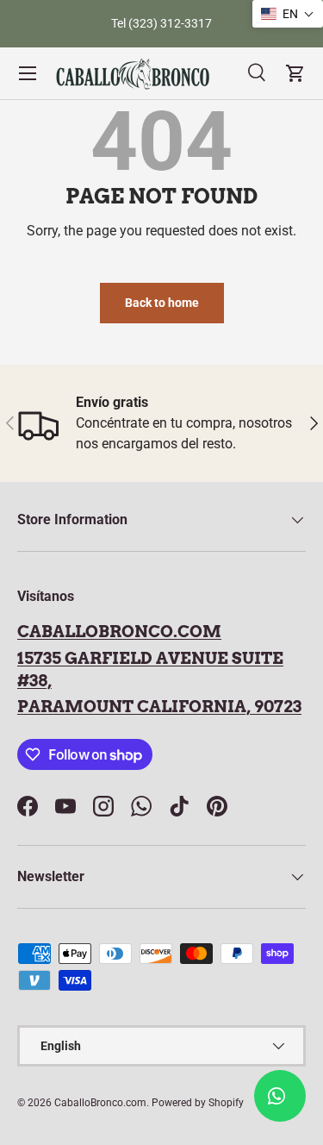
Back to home (162, 303)
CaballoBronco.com (119, 631)
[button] (287, 14)
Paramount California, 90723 (159, 706)
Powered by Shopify (198, 1103)
